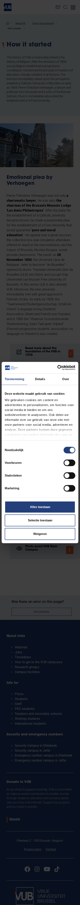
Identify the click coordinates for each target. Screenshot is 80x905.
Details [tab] (40, 379)
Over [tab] (65, 379)
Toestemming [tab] (14, 379)
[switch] (69, 462)
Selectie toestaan (40, 520)
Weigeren (40, 534)
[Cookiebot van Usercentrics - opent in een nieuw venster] (57, 367)
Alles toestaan (40, 507)
